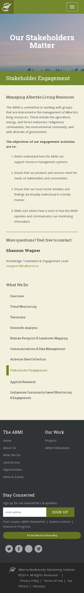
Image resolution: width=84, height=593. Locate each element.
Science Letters (60, 521)
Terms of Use (53, 580)
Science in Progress (17, 526)
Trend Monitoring (23, 306)
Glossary (39, 586)
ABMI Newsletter (33, 521)
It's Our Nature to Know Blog (42, 535)
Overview (17, 296)
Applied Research (23, 382)
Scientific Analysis (24, 328)
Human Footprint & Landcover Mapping (38, 338)
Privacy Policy (30, 580)
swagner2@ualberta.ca (22, 266)
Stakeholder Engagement (29, 370)
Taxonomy (17, 317)
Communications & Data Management (37, 349)
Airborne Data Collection (28, 359)
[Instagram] (28, 549)
